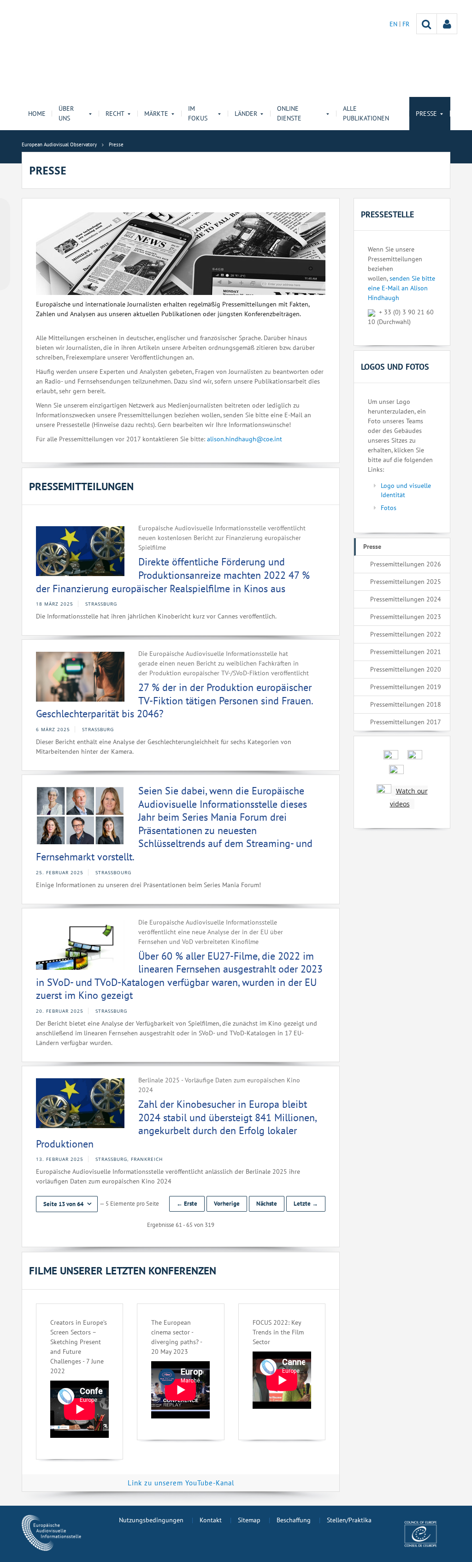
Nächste (266, 1204)
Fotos (388, 508)
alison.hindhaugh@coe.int (244, 439)
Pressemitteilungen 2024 (405, 599)
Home (37, 113)
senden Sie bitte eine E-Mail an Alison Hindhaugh (401, 288)
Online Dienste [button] (289, 113)
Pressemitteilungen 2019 (405, 687)
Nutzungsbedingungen (151, 1520)
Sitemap (249, 1520)
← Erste (187, 1204)
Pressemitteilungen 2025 (405, 581)
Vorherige (227, 1204)
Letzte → (306, 1204)
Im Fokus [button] (197, 113)
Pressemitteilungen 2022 (405, 634)
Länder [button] (246, 113)
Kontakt (211, 1520)
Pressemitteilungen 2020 (405, 669)
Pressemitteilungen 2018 (405, 704)
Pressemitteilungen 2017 (405, 722)
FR (405, 24)
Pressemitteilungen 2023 (405, 617)
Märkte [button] (156, 113)
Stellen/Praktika (349, 1520)
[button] (67, 1204)
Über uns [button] (66, 113)
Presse (372, 546)
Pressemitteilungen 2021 (405, 652)
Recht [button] (115, 113)
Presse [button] (426, 113)
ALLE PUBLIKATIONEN (366, 113)
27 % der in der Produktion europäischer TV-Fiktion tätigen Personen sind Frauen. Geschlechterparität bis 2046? (174, 700)
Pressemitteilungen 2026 (405, 564)
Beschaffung (294, 1520)
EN (394, 24)
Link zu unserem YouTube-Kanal (181, 1482)
